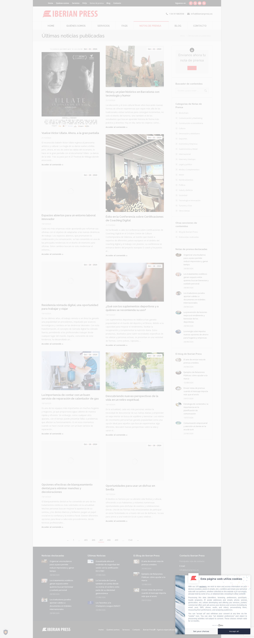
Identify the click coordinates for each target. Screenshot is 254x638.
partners (203, 587)
